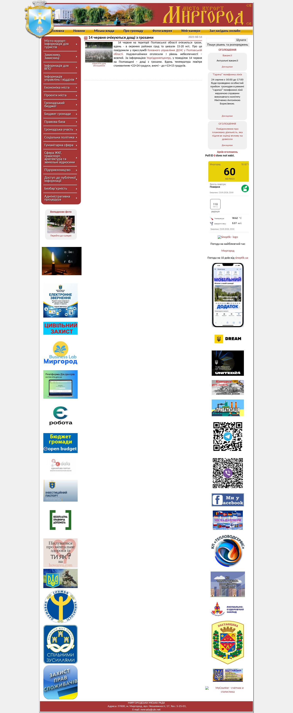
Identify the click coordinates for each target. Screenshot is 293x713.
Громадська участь (58, 129)
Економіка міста (56, 87)
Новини (79, 31)
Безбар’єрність (55, 188)
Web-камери (190, 31)
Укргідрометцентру (159, 58)
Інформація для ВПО (56, 67)
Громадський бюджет (54, 104)
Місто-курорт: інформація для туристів (56, 44)
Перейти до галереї (60, 236)
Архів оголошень (227, 152)
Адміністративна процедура (57, 198)
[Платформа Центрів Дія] (60, 398)
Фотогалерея (162, 31)
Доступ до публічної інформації (60, 179)
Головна (58, 31)
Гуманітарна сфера (58, 145)
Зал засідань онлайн (225, 31)
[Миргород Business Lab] (60, 365)
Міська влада (104, 31)
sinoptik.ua (241, 258)
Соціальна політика (59, 137)
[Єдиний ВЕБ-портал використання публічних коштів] (60, 474)
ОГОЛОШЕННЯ (227, 50)
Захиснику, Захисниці (52, 56)
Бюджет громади (57, 114)
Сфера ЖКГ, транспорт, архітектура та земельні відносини (59, 157)
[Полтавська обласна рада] (228, 663)
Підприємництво (57, 170)
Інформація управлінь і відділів (59, 78)
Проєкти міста (55, 95)
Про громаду (133, 31)
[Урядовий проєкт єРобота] (60, 427)
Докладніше (227, 67)
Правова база (54, 122)
